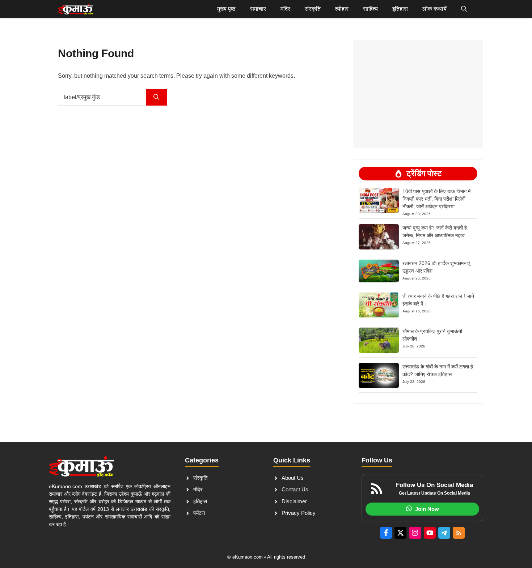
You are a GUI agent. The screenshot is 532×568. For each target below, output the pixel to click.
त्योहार (342, 9)
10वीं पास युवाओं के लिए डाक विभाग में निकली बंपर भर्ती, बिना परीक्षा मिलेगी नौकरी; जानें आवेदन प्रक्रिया (436, 198)
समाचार (258, 9)
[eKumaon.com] (75, 9)
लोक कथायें (434, 9)
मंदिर (285, 9)
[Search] (156, 97)
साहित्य (370, 9)
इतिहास (400, 9)
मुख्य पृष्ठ (226, 9)
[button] (464, 9)
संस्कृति (313, 9)
